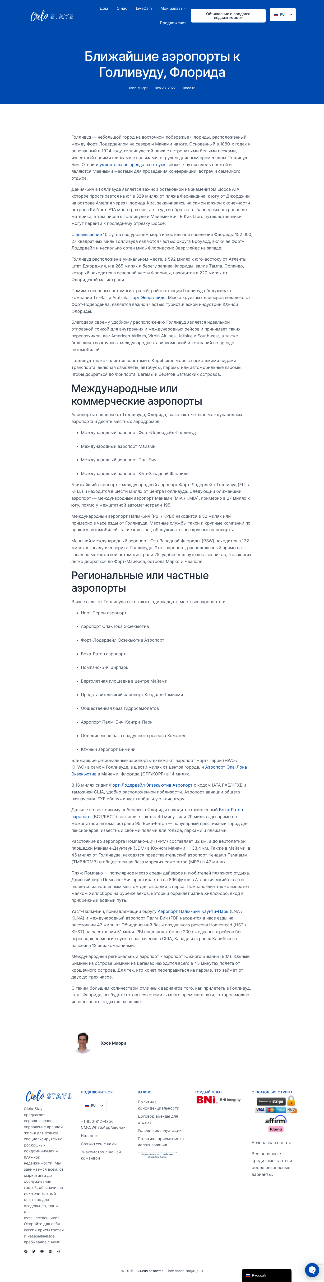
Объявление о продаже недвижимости (228, 15)
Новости (188, 88)
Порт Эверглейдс (148, 297)
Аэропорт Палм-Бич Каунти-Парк (193, 911)
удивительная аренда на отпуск (133, 164)
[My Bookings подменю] (185, 8)
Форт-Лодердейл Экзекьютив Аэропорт (150, 785)
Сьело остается (150, 1271)
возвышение (89, 234)
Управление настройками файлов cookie (157, 1155)
